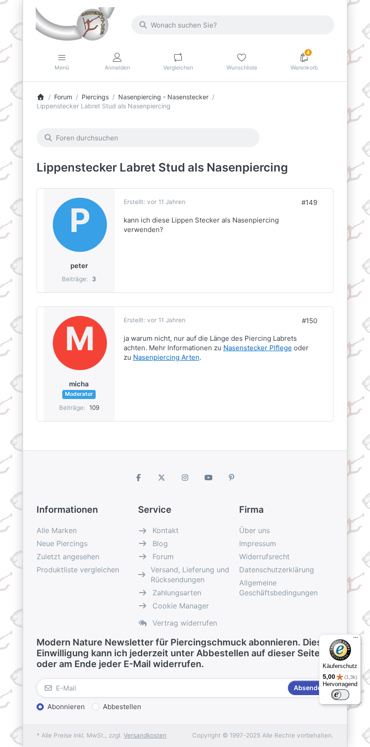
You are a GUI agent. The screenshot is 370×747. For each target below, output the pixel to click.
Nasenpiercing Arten (166, 357)
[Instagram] (185, 477)
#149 (309, 202)
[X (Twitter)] (162, 477)
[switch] (340, 694)
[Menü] (355, 639)
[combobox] (232, 24)
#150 (309, 320)
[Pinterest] (231, 477)
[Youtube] (208, 477)
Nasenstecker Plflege (257, 347)
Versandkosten (145, 735)
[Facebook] (138, 477)
